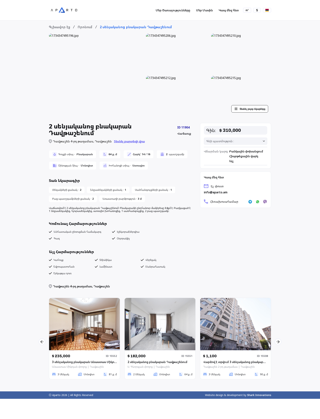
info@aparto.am (215, 192)
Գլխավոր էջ (59, 27)
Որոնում (85, 27)
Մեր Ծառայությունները (173, 10)
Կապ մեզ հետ (229, 10)
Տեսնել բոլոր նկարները (252, 108)
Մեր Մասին (204, 10)
